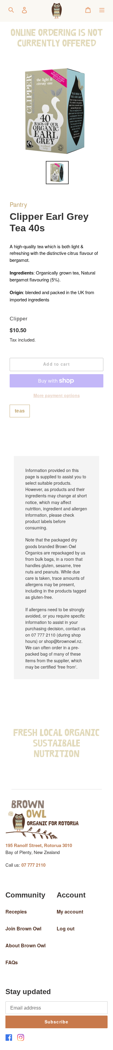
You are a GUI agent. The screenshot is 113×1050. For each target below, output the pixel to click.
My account (70, 911)
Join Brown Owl (23, 928)
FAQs (11, 962)
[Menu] (102, 9)
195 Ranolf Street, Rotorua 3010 (38, 845)
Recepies (16, 911)
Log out (65, 928)
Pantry (18, 204)
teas (20, 410)
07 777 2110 (33, 865)
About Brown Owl (25, 945)
